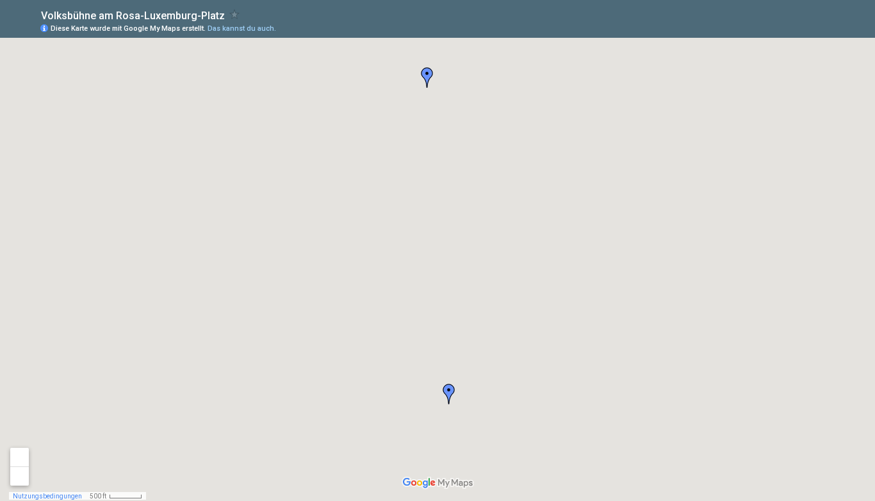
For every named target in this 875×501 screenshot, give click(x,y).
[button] (449, 394)
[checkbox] (234, 14)
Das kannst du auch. (242, 28)
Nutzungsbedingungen (47, 496)
